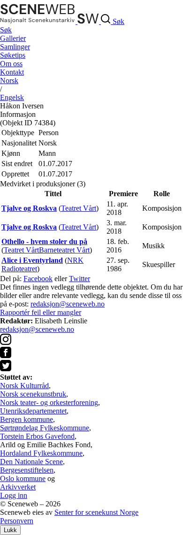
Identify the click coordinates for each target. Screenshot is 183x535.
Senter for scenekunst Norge (96, 512)
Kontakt (12, 72)
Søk (6, 30)
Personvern (16, 521)
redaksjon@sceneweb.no (67, 304)
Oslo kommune (23, 478)
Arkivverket (18, 487)
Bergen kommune (26, 419)
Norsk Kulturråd (24, 386)
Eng (12, 97)
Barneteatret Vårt (64, 250)
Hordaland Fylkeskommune (41, 453)
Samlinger (15, 47)
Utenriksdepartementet (33, 411)
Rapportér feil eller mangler (40, 312)
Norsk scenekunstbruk (33, 394)
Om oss (11, 64)
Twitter (79, 279)
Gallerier (13, 38)
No (9, 80)
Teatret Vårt (78, 208)
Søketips (12, 55)
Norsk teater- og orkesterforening (49, 402)
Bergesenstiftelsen (26, 470)
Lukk (10, 530)
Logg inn (13, 495)
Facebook (38, 279)
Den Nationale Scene (31, 462)
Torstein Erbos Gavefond (37, 436)
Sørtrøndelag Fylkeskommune (44, 428)
